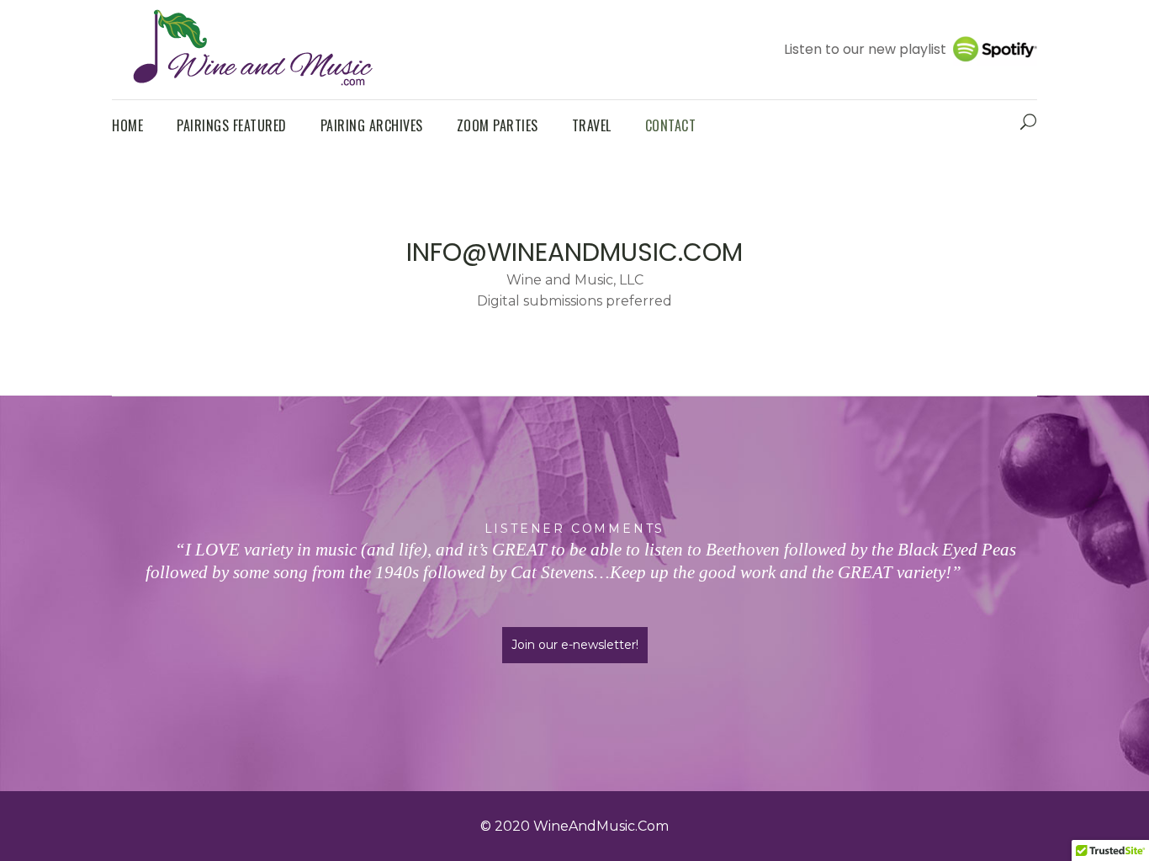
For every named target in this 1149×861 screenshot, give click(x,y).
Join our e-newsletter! (574, 644)
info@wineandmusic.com (574, 252)
